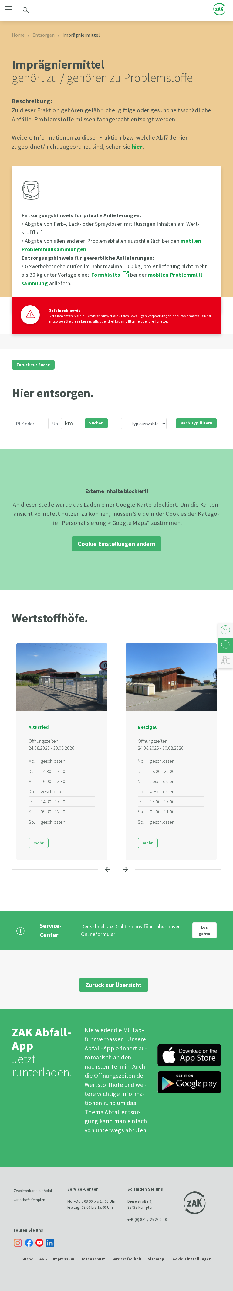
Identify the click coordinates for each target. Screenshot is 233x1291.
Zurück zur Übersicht (114, 985)
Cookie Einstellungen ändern (116, 543)
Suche (27, 1259)
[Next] (125, 869)
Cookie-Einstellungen (190, 1259)
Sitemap (156, 1259)
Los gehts (204, 930)
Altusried (39, 727)
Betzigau (148, 727)
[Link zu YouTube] (40, 1242)
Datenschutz (92, 1259)
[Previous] (107, 869)
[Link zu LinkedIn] (51, 1242)
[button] (8, 9)
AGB (43, 1259)
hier (137, 146)
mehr (38, 843)
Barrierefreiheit (126, 1259)
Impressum (63, 1259)
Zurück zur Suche (33, 364)
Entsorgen (43, 35)
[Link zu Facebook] (30, 1242)
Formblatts (105, 274)
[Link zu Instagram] (18, 1243)
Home (18, 35)
